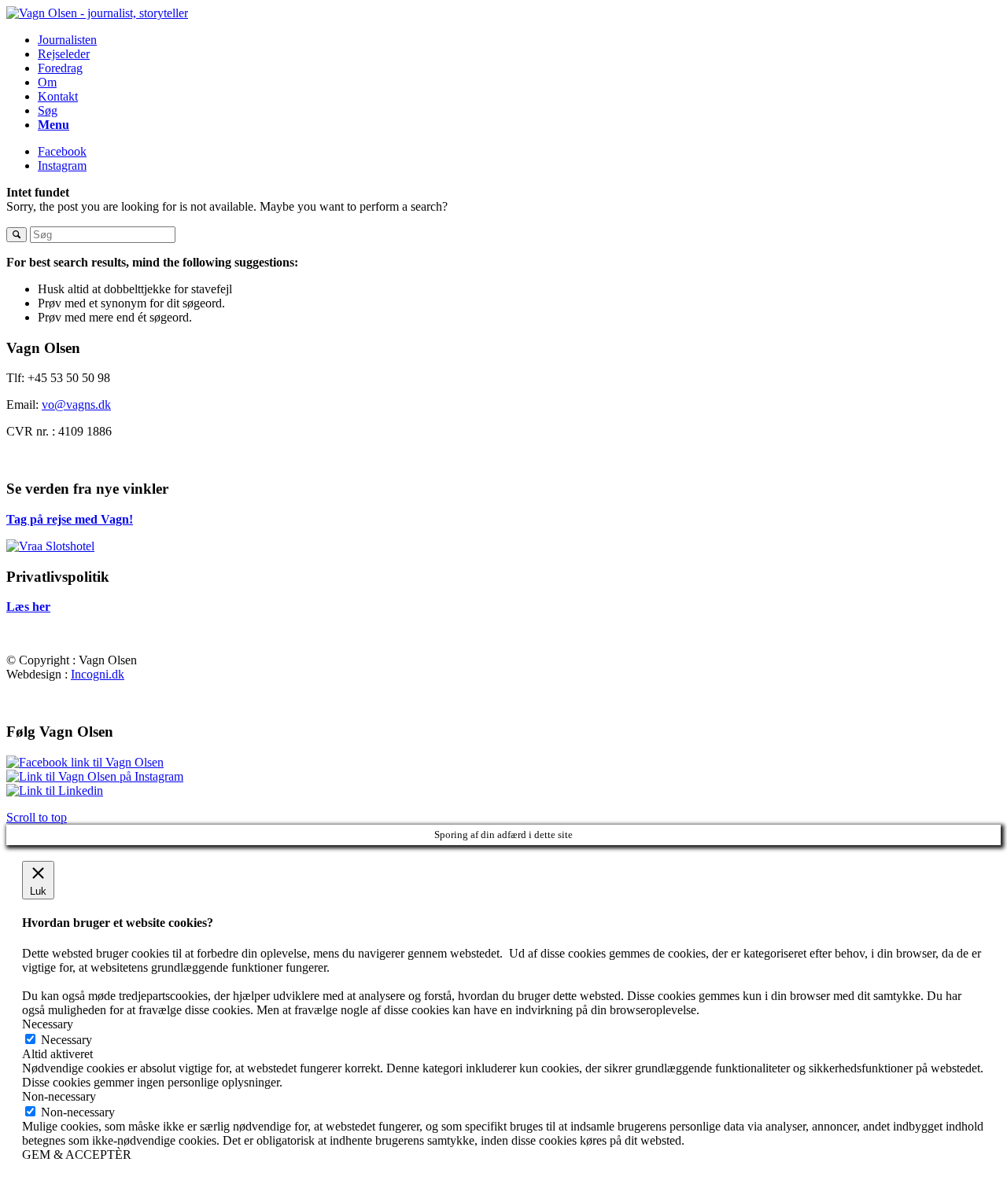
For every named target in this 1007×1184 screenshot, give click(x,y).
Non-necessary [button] (59, 1096)
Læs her (28, 606)
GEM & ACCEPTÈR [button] (76, 1154)
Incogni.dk (97, 674)
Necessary (66, 1039)
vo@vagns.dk (76, 404)
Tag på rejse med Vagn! (69, 519)
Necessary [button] (47, 1024)
